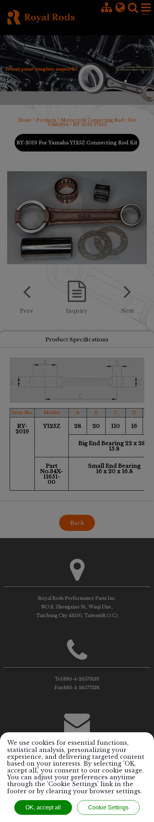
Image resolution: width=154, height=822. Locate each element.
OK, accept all (43, 807)
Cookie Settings (108, 807)
